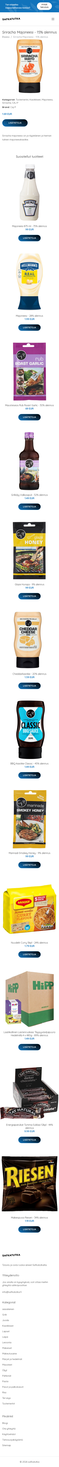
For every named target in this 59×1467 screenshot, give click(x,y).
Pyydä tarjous (44, 5)
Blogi (5, 1423)
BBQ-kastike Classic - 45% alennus (29, 763)
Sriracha (6, 102)
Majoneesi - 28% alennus (29, 315)
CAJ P (15, 102)
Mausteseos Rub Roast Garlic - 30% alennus (29, 405)
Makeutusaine (9, 1353)
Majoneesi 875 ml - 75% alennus (29, 226)
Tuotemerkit (22, 99)
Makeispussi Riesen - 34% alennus (29, 1217)
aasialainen (8, 1309)
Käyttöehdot (9, 1434)
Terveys (6, 1398)
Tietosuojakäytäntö (12, 1439)
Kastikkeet (35, 99)
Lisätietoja (14, 122)
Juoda (5, 1320)
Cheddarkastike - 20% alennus (29, 673)
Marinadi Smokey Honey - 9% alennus (29, 853)
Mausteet (7, 1364)
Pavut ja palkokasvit (12, 1386)
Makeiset (7, 1348)
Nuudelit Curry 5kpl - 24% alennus (29, 942)
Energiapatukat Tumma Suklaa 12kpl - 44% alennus (29, 1126)
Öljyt (4, 1370)
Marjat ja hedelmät (12, 1359)
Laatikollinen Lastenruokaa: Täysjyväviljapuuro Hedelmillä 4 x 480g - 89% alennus (29, 1034)
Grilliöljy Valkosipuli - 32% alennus (29, 494)
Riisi (4, 1392)
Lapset (6, 1331)
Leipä (5, 1336)
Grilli (4, 1314)
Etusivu (6, 36)
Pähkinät (6, 1375)
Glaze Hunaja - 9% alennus (29, 584)
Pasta (5, 1381)
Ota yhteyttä (8, 1428)
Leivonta (6, 1342)
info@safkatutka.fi (12, 1292)
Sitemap (6, 1445)
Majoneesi (47, 99)
